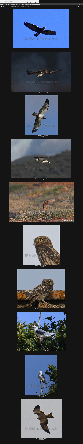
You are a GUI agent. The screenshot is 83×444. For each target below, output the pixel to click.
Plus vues (18, 4)
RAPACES (23, 6)
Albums (2, 4)
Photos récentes (25, 4)
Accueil (2, 6)
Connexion (81, 4)
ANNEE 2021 (13, 6)
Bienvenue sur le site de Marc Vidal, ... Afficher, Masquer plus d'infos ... (25, 2)
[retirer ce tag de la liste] (18, 6)
